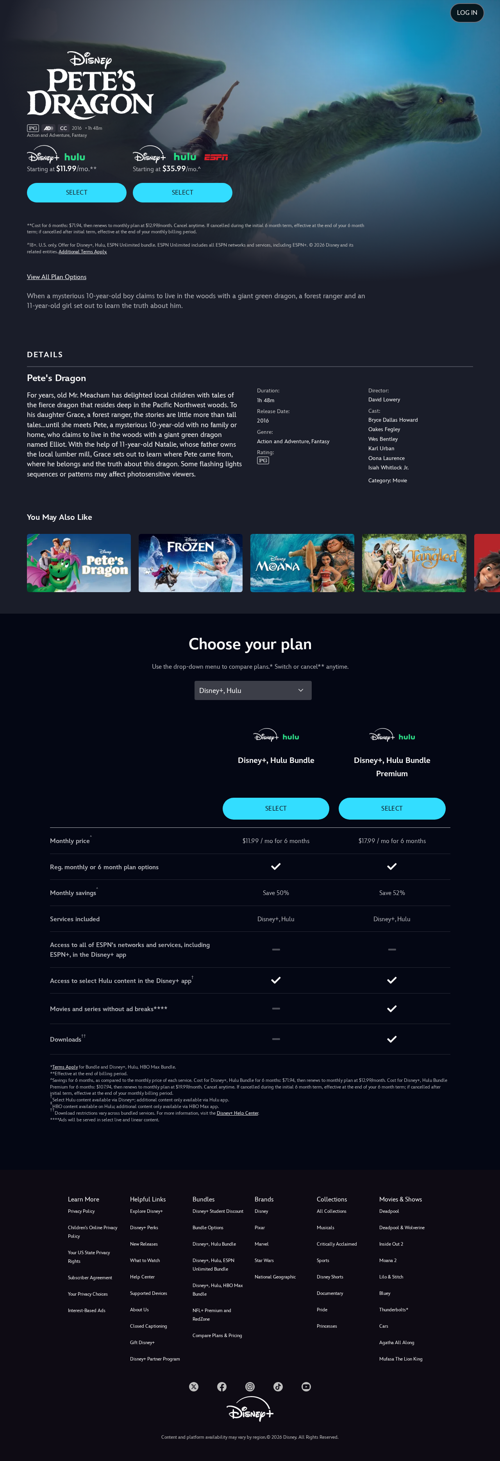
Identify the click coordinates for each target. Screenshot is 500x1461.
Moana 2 (387, 1260)
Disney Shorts (330, 1277)
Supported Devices (148, 1293)
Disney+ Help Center (237, 1113)
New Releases (144, 1244)
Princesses (327, 1326)
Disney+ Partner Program (155, 1359)
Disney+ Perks (144, 1227)
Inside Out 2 (391, 1244)
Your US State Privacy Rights (89, 1257)
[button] (156, 1199)
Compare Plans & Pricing (217, 1335)
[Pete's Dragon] (79, 563)
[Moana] (302, 563)
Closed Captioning (148, 1326)
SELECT (77, 192)
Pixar (260, 1227)
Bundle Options (208, 1227)
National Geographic (275, 1277)
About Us (139, 1309)
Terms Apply (65, 1067)
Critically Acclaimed (337, 1244)
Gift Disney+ (142, 1342)
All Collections (331, 1211)
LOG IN (467, 12)
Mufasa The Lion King (401, 1359)
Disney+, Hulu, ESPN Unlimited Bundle (213, 1265)
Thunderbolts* (393, 1309)
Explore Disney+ (146, 1211)
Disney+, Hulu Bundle (214, 1244)
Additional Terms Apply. (83, 251)
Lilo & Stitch (391, 1277)
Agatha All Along (396, 1342)
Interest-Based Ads (86, 1310)
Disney (261, 1211)
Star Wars (264, 1260)
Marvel (262, 1244)
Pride (322, 1309)
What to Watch (145, 1260)
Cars (383, 1326)
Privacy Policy (81, 1211)
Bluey (384, 1293)
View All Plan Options (56, 277)
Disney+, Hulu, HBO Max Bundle (218, 1290)
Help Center (142, 1277)
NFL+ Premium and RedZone (212, 1315)
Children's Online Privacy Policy (92, 1232)
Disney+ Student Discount (218, 1211)
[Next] (485, 562)
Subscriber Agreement (90, 1277)
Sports (323, 1260)
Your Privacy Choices (88, 1294)
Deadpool (389, 1211)
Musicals (325, 1227)
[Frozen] (191, 563)
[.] (193, 1386)
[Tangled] (414, 563)
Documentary (330, 1293)
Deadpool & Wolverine (402, 1227)
